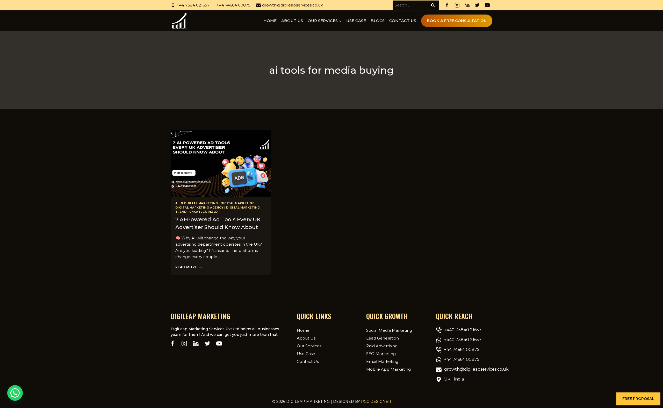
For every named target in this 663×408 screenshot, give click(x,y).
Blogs (378, 20)
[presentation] (221, 163)
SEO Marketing (381, 353)
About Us (306, 338)
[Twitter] (477, 5)
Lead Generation (382, 338)
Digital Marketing (238, 203)
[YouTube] (487, 5)
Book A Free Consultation (457, 20)
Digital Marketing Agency (199, 207)
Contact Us (402, 20)
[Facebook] (447, 5)
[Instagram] (457, 5)
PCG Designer (376, 401)
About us (292, 20)
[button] (638, 398)
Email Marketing (382, 361)
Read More (188, 267)
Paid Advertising (382, 345)
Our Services (309, 345)
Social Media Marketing (389, 330)
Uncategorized (203, 211)
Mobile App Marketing (388, 369)
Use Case (356, 20)
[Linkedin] (467, 5)
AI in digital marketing (196, 203)
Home (270, 20)
